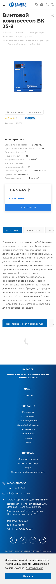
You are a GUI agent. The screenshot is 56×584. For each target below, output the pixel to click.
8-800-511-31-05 (16, 483)
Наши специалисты (28, 420)
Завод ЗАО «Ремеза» (28, 425)
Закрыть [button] (28, 576)
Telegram (23, 540)
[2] (8, 118)
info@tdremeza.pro (18, 493)
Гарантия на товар (28, 463)
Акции (28, 389)
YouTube (33, 540)
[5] (16, 118)
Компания (28, 406)
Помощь (28, 453)
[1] (5, 118)
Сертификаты (28, 429)
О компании (28, 416)
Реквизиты (28, 412)
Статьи (28, 442)
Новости (28, 438)
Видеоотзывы (28, 433)
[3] (11, 118)
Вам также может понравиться (25, 323)
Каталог (28, 369)
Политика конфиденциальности (28, 472)
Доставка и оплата (28, 459)
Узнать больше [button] (34, 568)
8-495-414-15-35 (16, 488)
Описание (12, 231)
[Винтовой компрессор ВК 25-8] (28, 76)
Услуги (28, 395)
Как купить (33, 231)
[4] (13, 118)
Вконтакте (13, 540)
